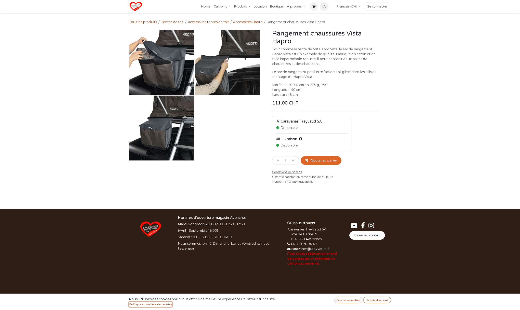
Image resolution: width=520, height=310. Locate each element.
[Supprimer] (276, 160)
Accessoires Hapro (247, 22)
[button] (324, 6)
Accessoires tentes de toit (208, 22)
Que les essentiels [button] (348, 300)
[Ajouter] (294, 160)
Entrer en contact (367, 235)
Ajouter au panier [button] (323, 160)
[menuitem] (205, 6)
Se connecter (377, 6)
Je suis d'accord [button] (377, 300)
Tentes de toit (172, 22)
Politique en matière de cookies (150, 304)
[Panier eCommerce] (314, 6)
